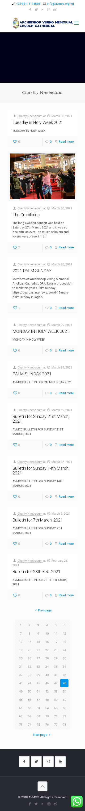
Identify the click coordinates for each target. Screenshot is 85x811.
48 (64, 683)
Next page (40, 734)
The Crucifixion (26, 214)
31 (20, 666)
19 (20, 650)
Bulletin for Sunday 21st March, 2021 (41, 419)
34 (47, 666)
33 (38, 666)
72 (64, 716)
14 (29, 642)
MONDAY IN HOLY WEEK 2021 (41, 331)
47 (55, 683)
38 (29, 675)
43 (20, 683)
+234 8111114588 (28, 3)
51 (38, 691)
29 (55, 658)
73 (20, 724)
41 (55, 675)
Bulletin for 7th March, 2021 (38, 519)
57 (38, 699)
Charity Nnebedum (29, 116)
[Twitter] (36, 10)
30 (64, 658)
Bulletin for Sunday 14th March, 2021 (41, 470)
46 (47, 683)
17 (55, 642)
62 (29, 708)
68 (29, 716)
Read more (66, 141)
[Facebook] (30, 10)
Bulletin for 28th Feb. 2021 (36, 571)
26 (29, 658)
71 (55, 716)
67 (20, 716)
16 (47, 642)
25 (20, 658)
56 (29, 699)
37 (20, 675)
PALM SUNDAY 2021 (32, 373)
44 (29, 683)
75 (38, 724)
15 (38, 642)
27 (38, 658)
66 (64, 708)
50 (29, 691)
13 (20, 642)
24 (64, 650)
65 (55, 708)
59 (55, 699)
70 (47, 716)
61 (20, 708)
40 (47, 675)
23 (55, 650)
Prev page (44, 610)
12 (64, 633)
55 (20, 699)
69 (38, 716)
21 (38, 650)
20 (29, 650)
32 (29, 666)
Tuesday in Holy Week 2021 (38, 122)
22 (47, 650)
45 (38, 683)
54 (64, 691)
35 (55, 666)
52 (47, 691)
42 (64, 675)
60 (64, 699)
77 (55, 724)
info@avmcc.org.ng (60, 3)
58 (47, 699)
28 (47, 658)
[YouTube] (42, 10)
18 (64, 642)
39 (38, 675)
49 (20, 691)
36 (64, 666)
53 (55, 691)
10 (47, 633)
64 (47, 708)
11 (55, 633)
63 (38, 708)
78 (64, 724)
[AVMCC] (42, 23)
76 (47, 724)
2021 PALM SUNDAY (32, 270)
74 (29, 724)
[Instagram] (48, 10)
